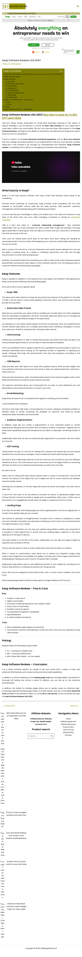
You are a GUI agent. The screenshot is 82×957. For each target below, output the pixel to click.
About (68, 719)
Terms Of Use (68, 730)
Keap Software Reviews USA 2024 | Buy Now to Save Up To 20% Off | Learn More (33, 74)
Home (4, 13)
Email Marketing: (13, 91)
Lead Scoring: (12, 86)
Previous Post (8, 706)
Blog (5, 64)
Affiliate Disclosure (68, 724)
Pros (9, 102)
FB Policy (68, 735)
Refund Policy (68, 732)
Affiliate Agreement (68, 721)
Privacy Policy (68, 727)
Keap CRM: (11, 81)
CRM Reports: (12, 88)
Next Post (75, 706)
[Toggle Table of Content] (60, 71)
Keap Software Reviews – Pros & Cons (19, 100)
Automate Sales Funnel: (16, 84)
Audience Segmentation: (16, 93)
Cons (10, 104)
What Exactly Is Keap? (12, 77)
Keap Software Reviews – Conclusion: (18, 109)
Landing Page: (12, 97)
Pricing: (7, 107)
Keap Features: (10, 79)
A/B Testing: (12, 95)
